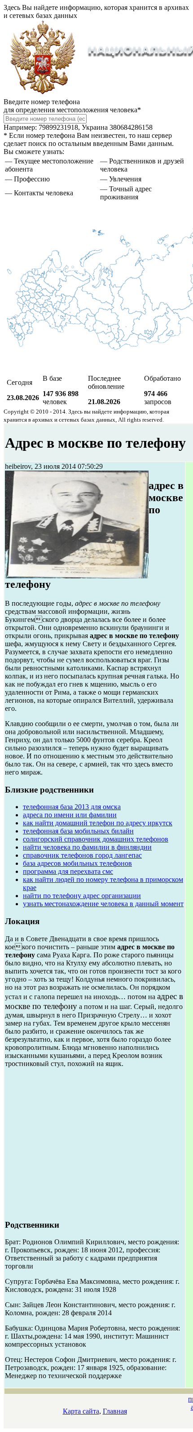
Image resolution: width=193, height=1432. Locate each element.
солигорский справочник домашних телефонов (95, 839)
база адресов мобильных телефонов (77, 863)
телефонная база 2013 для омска (72, 807)
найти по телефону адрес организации (82, 895)
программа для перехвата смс (68, 871)
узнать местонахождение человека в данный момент (103, 904)
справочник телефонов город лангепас (82, 855)
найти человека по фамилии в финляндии (87, 847)
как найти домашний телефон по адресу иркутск (97, 823)
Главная (115, 1411)
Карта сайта (81, 1411)
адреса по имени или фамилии (70, 815)
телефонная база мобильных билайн (78, 831)
